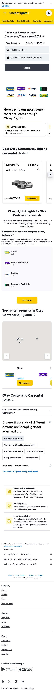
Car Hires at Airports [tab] (13, 438)
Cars (10, 575)
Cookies (5, 5)
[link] (27, 300)
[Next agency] (47, 356)
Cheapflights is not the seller (17, 554)
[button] (51, 4)
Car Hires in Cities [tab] (35, 451)
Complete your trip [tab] (12, 458)
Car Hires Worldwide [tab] (13, 451)
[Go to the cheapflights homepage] (19, 13)
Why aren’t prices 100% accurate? (20, 564)
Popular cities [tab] (32, 458)
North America (20, 575)
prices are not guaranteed (13, 546)
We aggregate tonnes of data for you (21, 559)
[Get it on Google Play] (8, 669)
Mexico (31, 575)
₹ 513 (37, 36)
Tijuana (39, 575)
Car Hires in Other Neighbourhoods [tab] (19, 445)
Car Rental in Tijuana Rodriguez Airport (20, 472)
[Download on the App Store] (25, 669)
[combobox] (13, 43)
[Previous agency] (6, 356)
